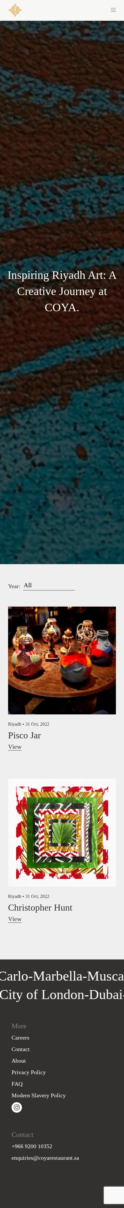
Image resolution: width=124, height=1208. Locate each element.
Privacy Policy (29, 1072)
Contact (21, 1049)
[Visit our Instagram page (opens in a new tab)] (17, 1106)
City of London (59, 994)
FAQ (17, 1084)
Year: (14, 586)
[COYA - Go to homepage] (15, 9)
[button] (89, 9)
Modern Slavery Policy (39, 1095)
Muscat (89, 975)
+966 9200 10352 (32, 1146)
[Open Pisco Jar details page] (62, 659)
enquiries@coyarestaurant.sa (45, 1158)
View (15, 746)
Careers (20, 1037)
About (19, 1060)
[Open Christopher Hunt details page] (62, 832)
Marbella (39, 975)
